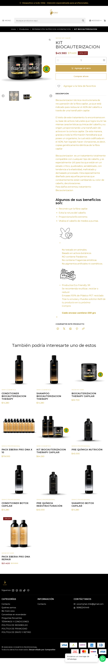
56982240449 (83, 607)
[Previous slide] (4, 96)
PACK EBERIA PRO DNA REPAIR (16, 558)
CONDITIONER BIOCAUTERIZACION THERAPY (14, 396)
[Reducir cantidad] (58, 60)
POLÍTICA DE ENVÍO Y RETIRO (16, 632)
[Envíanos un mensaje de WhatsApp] (102, 658)
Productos (24, 29)
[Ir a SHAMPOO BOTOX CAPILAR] (89, 479)
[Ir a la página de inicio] (54, 12)
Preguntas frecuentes (12, 618)
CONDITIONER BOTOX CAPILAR (15, 504)
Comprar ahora (81, 76)
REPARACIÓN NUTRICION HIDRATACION (51, 29)
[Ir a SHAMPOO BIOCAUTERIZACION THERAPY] (53, 369)
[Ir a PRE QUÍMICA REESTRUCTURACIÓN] (53, 479)
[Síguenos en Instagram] (13, 590)
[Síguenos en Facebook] (17, 590)
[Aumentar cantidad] (104, 60)
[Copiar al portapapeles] (83, 328)
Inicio (13, 29)
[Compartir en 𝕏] (64, 328)
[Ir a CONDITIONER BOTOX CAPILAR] (19, 479)
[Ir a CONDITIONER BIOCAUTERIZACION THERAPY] (19, 369)
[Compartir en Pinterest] (77, 328)
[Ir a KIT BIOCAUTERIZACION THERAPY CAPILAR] (53, 426)
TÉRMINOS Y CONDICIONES (15, 621)
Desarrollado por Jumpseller (42, 650)
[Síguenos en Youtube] (20, 590)
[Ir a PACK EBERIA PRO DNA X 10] (19, 426)
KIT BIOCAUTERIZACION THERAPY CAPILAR (51, 451)
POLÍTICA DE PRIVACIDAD (14, 629)
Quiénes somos (9, 607)
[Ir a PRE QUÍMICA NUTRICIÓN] (89, 426)
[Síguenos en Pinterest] (28, 590)
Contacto (6, 604)
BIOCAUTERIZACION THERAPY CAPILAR (84, 394)
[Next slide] (50, 96)
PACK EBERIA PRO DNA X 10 (17, 451)
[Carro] (104, 20)
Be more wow (8, 611)
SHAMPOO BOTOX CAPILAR (83, 504)
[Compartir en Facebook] (58, 328)
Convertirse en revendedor (14, 614)
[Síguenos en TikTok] (24, 590)
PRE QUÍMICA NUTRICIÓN (87, 449)
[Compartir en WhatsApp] (70, 328)
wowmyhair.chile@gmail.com (90, 604)
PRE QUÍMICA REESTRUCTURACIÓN (49, 504)
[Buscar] (83, 20)
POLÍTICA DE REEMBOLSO (15, 625)
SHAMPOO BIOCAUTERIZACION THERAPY (48, 396)
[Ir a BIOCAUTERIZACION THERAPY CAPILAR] (89, 369)
